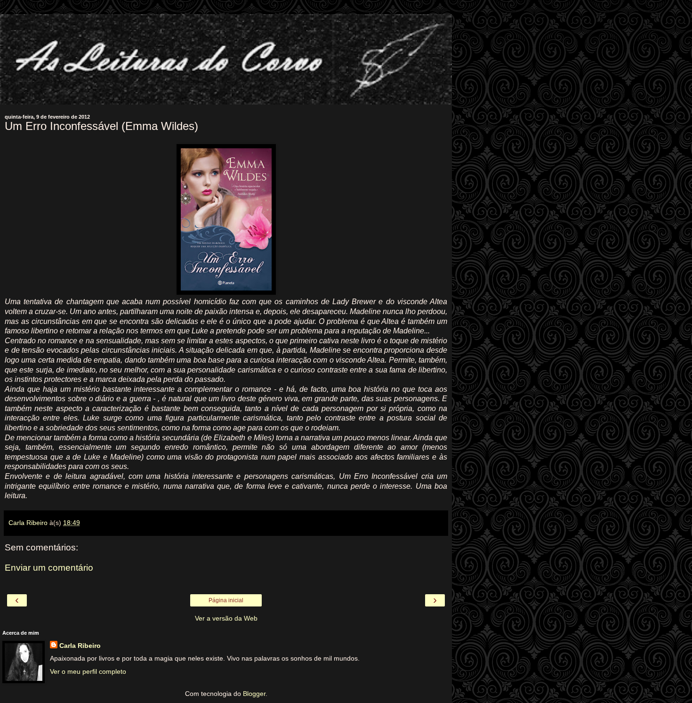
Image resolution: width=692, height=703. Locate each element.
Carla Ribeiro (80, 645)
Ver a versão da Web (226, 618)
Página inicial (226, 600)
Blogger (254, 693)
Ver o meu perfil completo (88, 671)
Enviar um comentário (49, 568)
